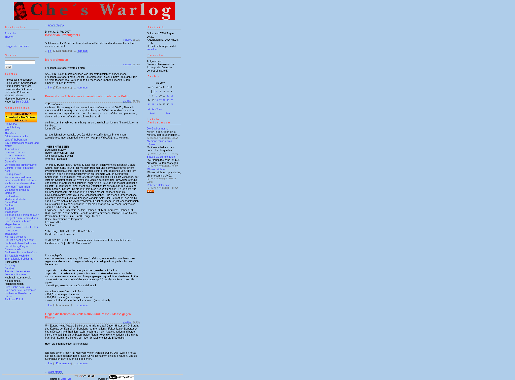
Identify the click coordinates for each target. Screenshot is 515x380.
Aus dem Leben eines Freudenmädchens (17, 273)
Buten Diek (11, 202)
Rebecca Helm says (158, 185)
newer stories (56, 25)
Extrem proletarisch (16, 155)
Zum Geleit (22, 101)
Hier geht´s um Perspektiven (21, 218)
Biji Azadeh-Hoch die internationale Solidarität (19, 257)
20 (172, 100)
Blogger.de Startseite (17, 46)
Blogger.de (66, 379)
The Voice (10, 133)
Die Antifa (10, 161)
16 (156, 100)
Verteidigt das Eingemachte (21, 164)
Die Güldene (12, 196)
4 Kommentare (62, 363)
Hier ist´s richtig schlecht (19, 239)
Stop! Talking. (13, 127)
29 (153, 109)
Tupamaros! (12, 233)
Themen (9, 36)
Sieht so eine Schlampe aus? (22, 214)
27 (172, 104)
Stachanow (11, 211)
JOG (7, 130)
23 (156, 104)
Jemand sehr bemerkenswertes (15, 151)
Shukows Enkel (14, 299)
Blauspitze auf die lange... (162, 156)
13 (172, 95)
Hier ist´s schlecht (15, 236)
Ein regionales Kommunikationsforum (18, 176)
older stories (55, 371)
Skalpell (9, 208)
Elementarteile (13, 249)
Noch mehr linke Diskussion (21, 243)
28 (149, 109)
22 (153, 104)
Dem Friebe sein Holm (18, 287)
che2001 (127, 40)
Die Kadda (11, 123)
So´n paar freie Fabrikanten (20, 290)
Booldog (9, 205)
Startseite (10, 33)
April (152, 113)
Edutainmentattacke (16, 136)
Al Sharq (10, 265)
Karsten (9, 268)
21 (149, 104)
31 (160, 109)
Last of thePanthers (16, 139)
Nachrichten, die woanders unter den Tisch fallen (20, 185)
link (50, 50)
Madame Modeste (15, 199)
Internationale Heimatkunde (20, 180)
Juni (168, 113)
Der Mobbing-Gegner (17, 246)
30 (156, 109)
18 (164, 100)
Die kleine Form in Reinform (21, 252)
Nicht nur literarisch (16, 158)
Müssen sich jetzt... (158, 169)
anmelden (152, 49)
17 (160, 100)
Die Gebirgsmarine (157, 128)
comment (82, 50)
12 (168, 95)
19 (168, 100)
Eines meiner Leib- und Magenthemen (18, 223)
